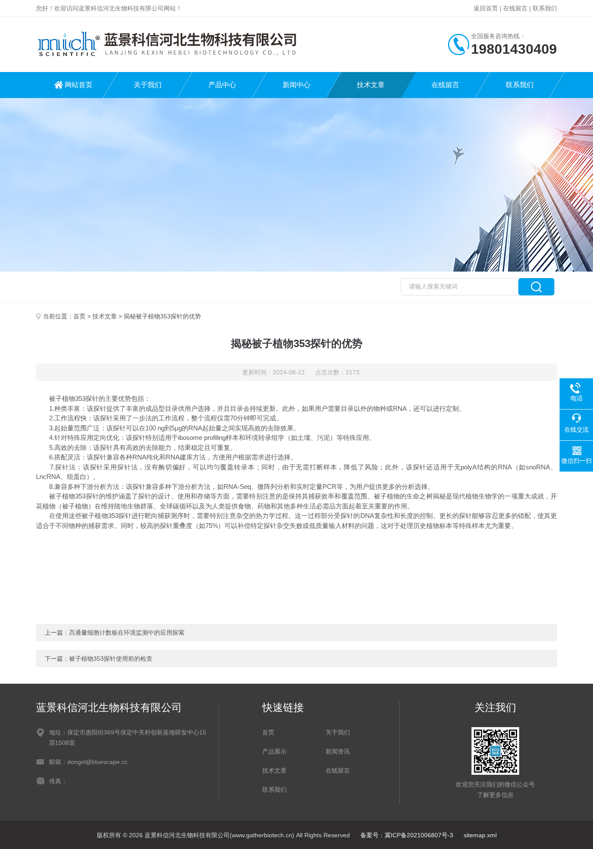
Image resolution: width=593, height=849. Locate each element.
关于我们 (147, 85)
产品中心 (222, 85)
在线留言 (515, 8)
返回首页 (486, 8)
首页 (79, 316)
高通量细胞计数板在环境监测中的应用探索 (126, 632)
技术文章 (371, 85)
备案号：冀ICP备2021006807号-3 (406, 835)
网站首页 (78, 85)
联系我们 (545, 8)
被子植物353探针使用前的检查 (110, 658)
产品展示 (274, 751)
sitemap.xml (480, 835)
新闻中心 (296, 85)
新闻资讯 (338, 751)
